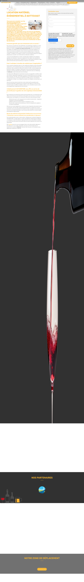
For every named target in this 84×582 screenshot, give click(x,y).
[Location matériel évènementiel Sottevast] (35, 25)
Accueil (17, 2)
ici (58, 58)
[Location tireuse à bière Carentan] (51, 525)
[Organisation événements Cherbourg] (68, 525)
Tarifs (47, 2)
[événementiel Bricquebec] (68, 540)
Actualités (52, 2)
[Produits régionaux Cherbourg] (24, 533)
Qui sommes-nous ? (25, 2)
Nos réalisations (41, 2)
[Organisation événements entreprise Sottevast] (51, 540)
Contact (58, 2)
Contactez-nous (42, 569)
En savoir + (12, 469)
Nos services (33, 2)
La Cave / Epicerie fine (17, 466)
